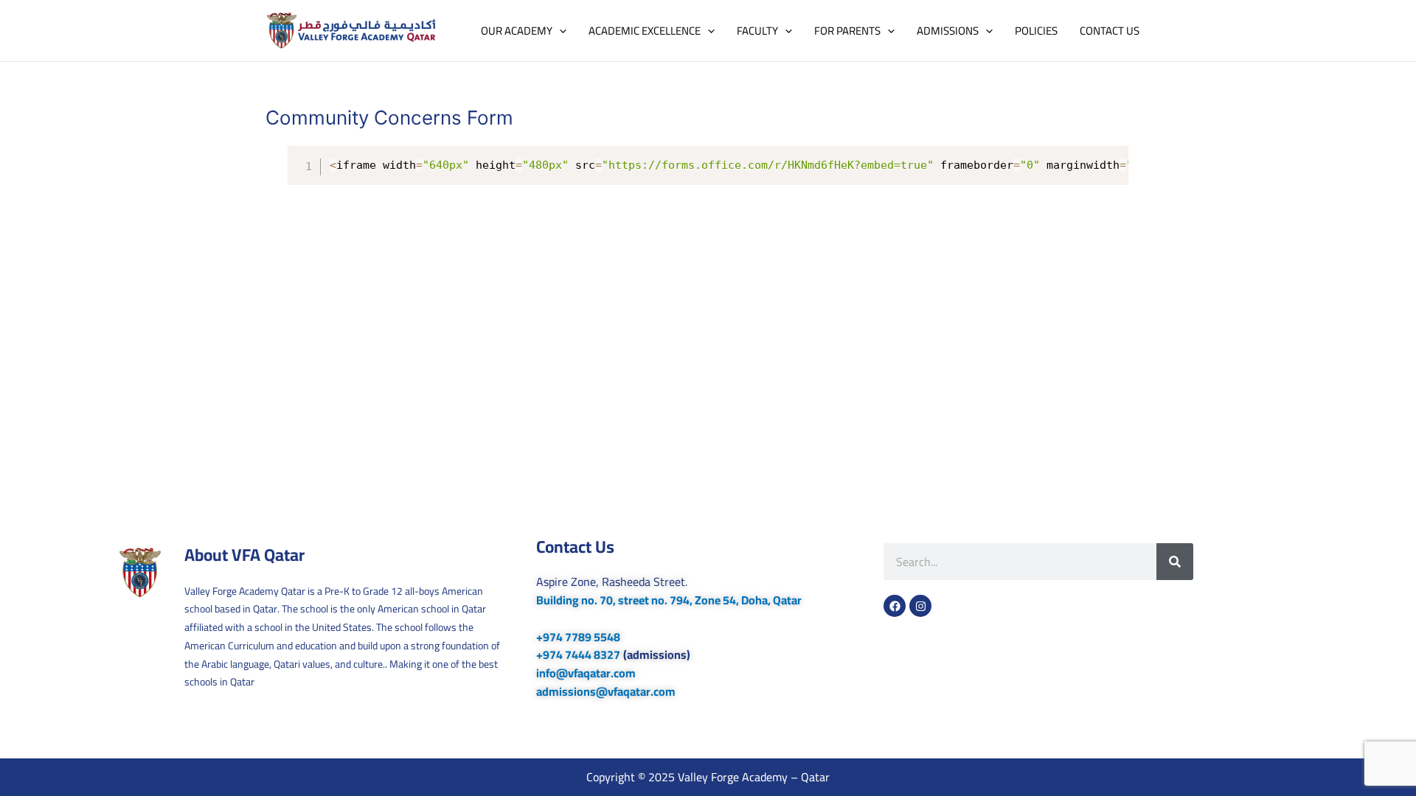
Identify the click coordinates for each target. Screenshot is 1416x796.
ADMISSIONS (948, 30)
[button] (559, 30)
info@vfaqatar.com (586, 673)
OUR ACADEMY (516, 30)
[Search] (1174, 561)
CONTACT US (1109, 30)
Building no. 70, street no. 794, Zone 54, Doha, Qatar (669, 600)
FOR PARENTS (847, 30)
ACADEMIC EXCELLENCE (645, 30)
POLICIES (1036, 30)
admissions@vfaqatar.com (606, 691)
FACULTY (757, 30)
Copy (1111, 158)
